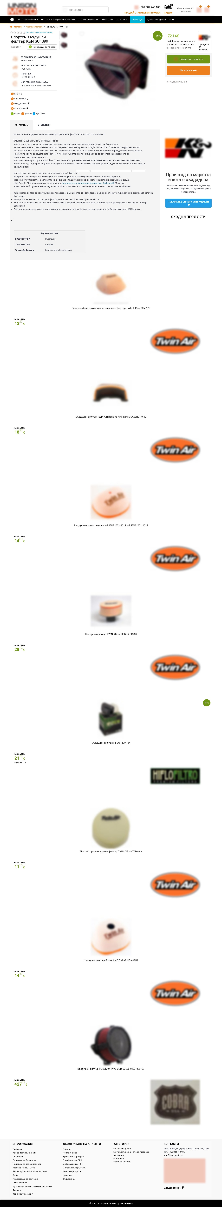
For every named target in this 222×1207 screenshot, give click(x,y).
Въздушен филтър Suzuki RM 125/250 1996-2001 (111, 960)
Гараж (168, 13)
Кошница (67, 1175)
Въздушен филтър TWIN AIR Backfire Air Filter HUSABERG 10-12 (111, 416)
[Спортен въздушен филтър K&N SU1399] (63, 35)
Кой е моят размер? (23, 1194)
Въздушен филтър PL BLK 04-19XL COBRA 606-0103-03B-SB (111, 1068)
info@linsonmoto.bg (173, 1155)
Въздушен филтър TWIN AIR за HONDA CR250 (111, 634)
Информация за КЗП (73, 1164)
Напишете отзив (44, 32)
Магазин (17, 27)
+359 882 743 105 (149, 7)
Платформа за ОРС (72, 1160)
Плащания (18, 1156)
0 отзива (30, 32)
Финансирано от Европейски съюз (30, 1171)
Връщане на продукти (74, 1156)
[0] (199, 9)
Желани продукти (72, 1171)
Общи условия (20, 1182)
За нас (16, 1175)
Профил (67, 1149)
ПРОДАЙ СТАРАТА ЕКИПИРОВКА (142, 12)
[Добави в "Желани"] (81, 34)
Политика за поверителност (27, 1164)
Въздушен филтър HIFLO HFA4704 (111, 742)
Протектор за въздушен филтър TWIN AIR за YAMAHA (111, 851)
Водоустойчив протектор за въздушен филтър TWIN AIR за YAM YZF (111, 308)
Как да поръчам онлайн (24, 1153)
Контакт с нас (70, 1153)
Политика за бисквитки (24, 1160)
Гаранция (17, 1149)
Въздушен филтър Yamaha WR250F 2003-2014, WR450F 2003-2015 (111, 525)
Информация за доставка (25, 1179)
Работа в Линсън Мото (24, 1167)
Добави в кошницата (191, 59)
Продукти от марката (204, 46)
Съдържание (69, 1179)
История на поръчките (74, 1167)
